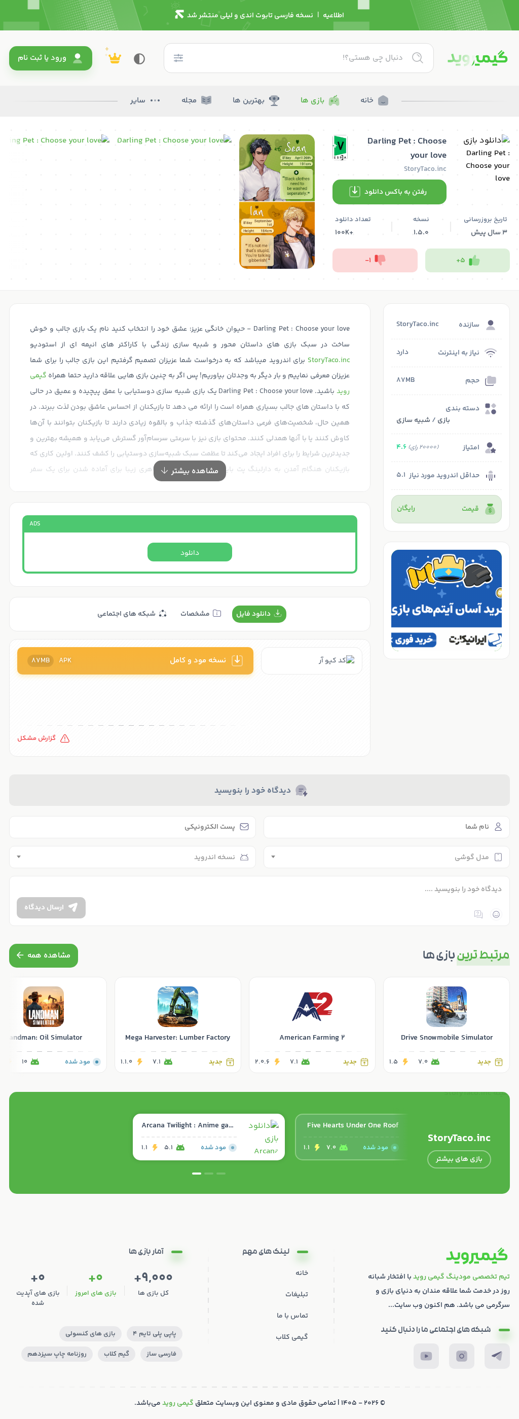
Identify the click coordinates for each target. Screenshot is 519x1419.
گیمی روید (178, 1403)
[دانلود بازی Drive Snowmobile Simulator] (446, 1025)
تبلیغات (296, 1294)
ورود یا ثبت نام (42, 58)
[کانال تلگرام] (497, 1356)
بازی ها (312, 101)
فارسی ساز (161, 1354)
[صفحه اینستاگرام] (461, 1356)
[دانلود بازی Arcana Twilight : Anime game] (209, 1137)
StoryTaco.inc (329, 360)
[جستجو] (417, 58)
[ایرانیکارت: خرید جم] (446, 600)
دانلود (189, 553)
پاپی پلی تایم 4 (154, 1334)
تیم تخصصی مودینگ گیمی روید (461, 1277)
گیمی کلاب (292, 1337)
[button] (458, 641)
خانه (367, 101)
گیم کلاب (116, 1354)
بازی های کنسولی (90, 1334)
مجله (189, 101)
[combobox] (387, 857)
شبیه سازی (413, 420)
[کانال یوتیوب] (426, 1356)
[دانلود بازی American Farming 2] (312, 1025)
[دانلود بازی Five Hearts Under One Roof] (371, 1137)
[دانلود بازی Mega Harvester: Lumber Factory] (178, 1025)
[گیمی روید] (478, 58)
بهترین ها (249, 101)
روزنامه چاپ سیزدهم (57, 1354)
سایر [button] (137, 101)
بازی (443, 420)
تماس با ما (292, 1316)
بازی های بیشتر (459, 1159)
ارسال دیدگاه (44, 907)
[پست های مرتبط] (43, 956)
